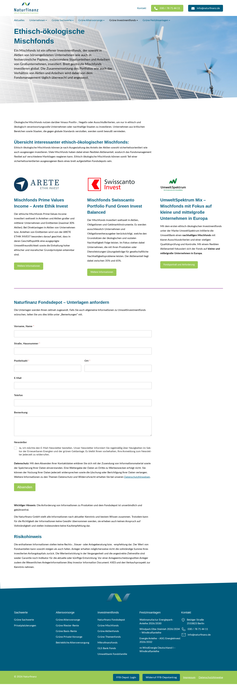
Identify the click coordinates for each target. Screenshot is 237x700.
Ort (87, 361)
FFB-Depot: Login (126, 677)
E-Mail (17, 378)
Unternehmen (37, 20)
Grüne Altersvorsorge (90, 20)
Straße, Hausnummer (27, 343)
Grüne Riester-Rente (67, 625)
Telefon (18, 395)
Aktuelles (19, 20)
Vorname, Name (24, 326)
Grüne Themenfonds (109, 637)
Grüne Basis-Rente (66, 631)
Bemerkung (20, 412)
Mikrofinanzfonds (108, 642)
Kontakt (141, 8)
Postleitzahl (21, 361)
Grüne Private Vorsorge (69, 637)
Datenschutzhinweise (211, 677)
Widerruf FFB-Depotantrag (161, 677)
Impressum (189, 677)
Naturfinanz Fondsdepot (111, 619)
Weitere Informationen (28, 266)
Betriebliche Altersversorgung (72, 642)
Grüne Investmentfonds (122, 20)
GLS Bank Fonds (107, 648)
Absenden (24, 487)
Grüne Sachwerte (62, 20)
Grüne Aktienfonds (108, 631)
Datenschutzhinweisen (137, 477)
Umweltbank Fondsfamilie (112, 654)
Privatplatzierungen (25, 625)
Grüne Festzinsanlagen (155, 20)
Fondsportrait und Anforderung (179, 265)
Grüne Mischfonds (108, 625)
